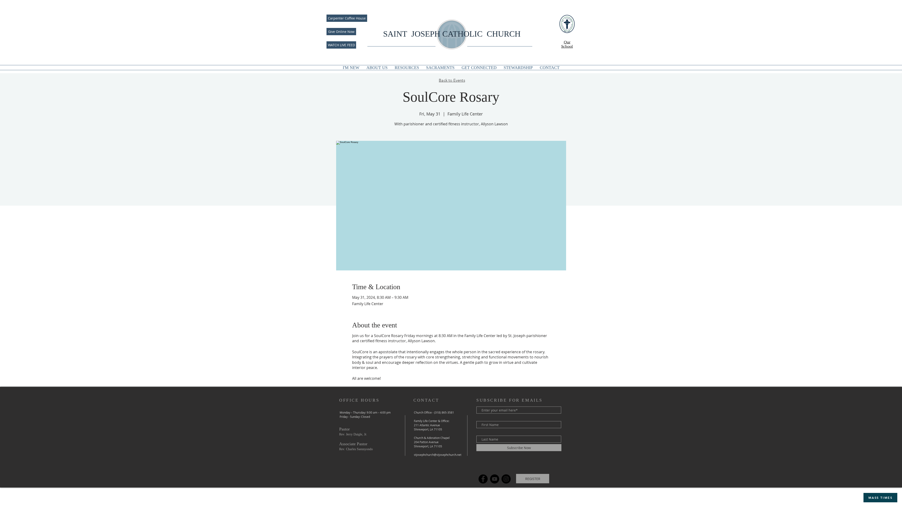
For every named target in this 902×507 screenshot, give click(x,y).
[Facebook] (483, 479)
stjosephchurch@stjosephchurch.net (437, 455)
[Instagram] (506, 479)
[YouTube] (494, 479)
